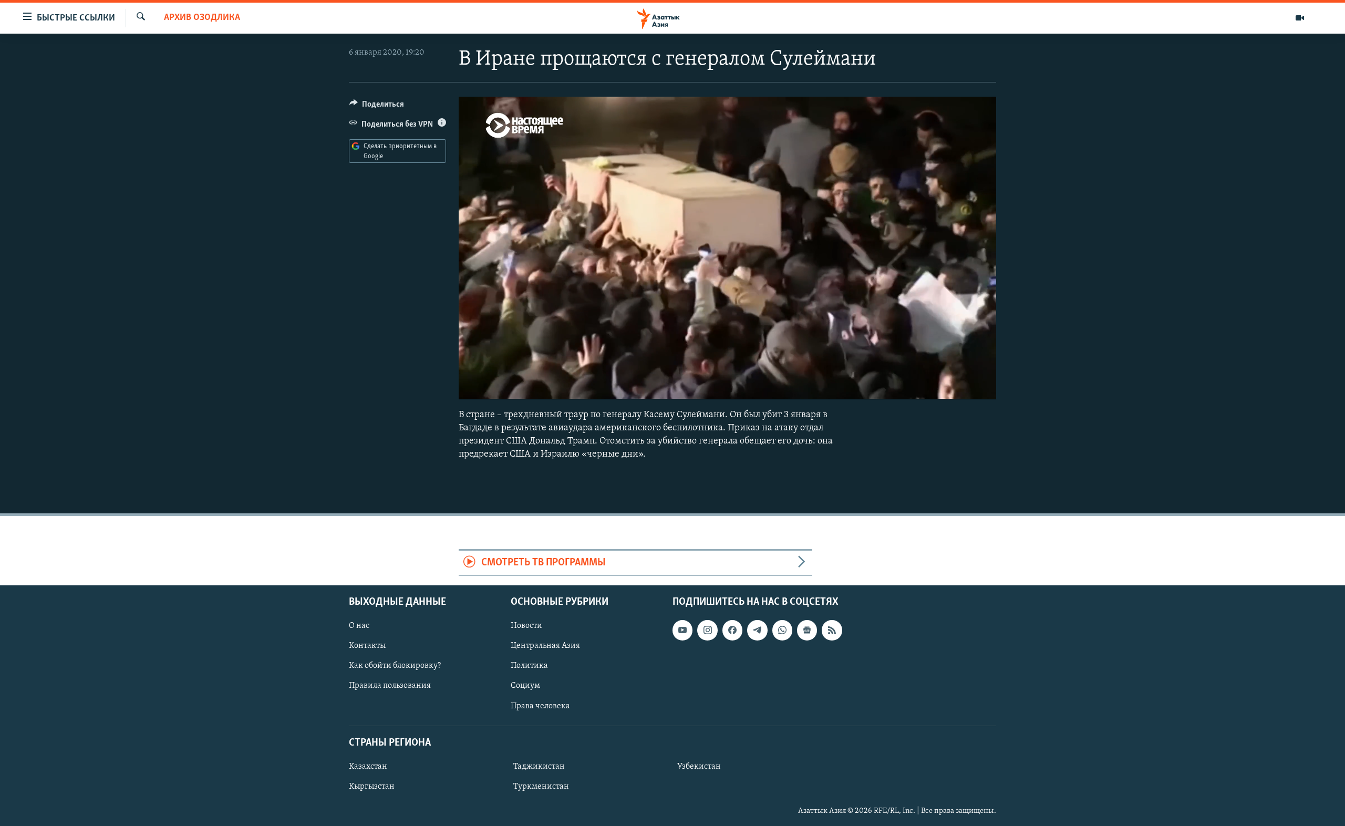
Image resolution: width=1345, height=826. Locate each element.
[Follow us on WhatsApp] (782, 630)
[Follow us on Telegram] (757, 630)
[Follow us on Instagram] (707, 630)
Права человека (540, 705)
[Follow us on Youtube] (682, 630)
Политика (529, 666)
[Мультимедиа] (1300, 18)
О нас (359, 626)
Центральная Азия (545, 646)
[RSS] (832, 630)
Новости (526, 626)
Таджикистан (539, 766)
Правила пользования (390, 686)
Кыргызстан (372, 786)
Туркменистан (541, 786)
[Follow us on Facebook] (732, 630)
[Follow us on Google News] (807, 630)
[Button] (376, 107)
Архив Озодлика (202, 18)
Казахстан (368, 766)
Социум (525, 686)
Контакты (367, 646)
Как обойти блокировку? (395, 666)
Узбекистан (699, 766)
